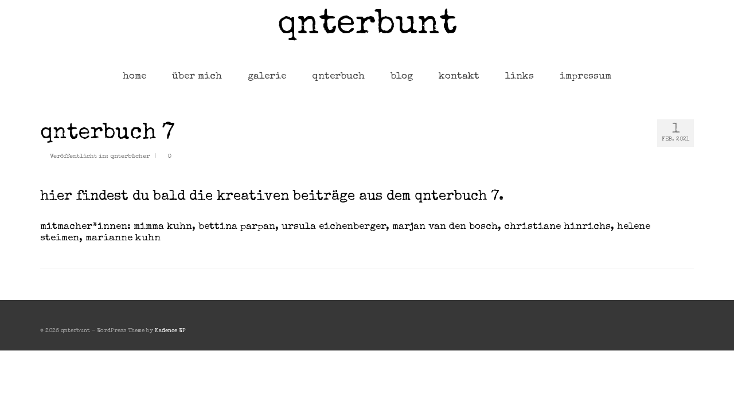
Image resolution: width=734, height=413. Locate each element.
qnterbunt (367, 26)
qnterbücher (130, 156)
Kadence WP (170, 331)
